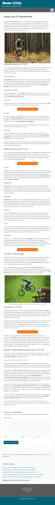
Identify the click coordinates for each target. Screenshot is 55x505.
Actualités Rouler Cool (27, 488)
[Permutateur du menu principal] (52, 10)
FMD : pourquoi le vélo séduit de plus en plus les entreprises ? (18, 467)
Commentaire (8, 417)
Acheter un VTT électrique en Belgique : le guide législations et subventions (22, 477)
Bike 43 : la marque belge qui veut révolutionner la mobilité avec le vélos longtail (23, 474)
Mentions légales (27, 490)
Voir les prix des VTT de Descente (27, 109)
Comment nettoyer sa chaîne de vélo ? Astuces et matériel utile (19, 469)
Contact (27, 491)
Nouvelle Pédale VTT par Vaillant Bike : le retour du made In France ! (20, 472)
